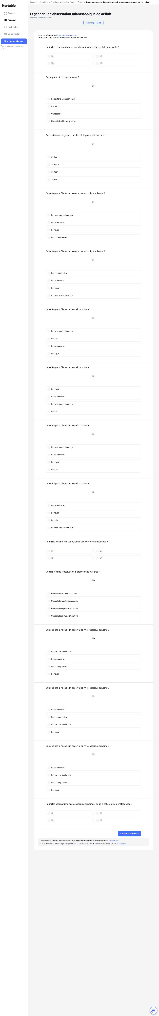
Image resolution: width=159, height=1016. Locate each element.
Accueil (11, 13)
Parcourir (12, 20)
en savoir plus (113, 841)
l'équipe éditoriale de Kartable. (66, 35)
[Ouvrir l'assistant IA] (153, 1010)
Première (44, 2)
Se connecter (14, 34)
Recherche (13, 27)
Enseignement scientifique (63, 2)
